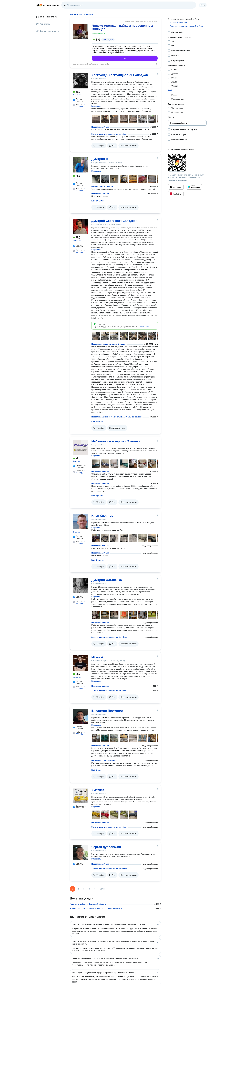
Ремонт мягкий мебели (102, 187)
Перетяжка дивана (100, 546)
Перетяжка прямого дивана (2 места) (108, 344)
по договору (80, 105)
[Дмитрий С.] (80, 164)
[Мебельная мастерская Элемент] (80, 447)
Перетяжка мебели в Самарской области (88, 904)
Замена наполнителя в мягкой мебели (109, 134)
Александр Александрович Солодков (119, 75)
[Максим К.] (80, 663)
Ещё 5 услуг (96, 770)
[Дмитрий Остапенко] (80, 585)
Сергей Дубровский (106, 847)
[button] (98, 145)
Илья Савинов (102, 515)
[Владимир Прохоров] (80, 716)
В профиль (96, 106)
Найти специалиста (48, 17)
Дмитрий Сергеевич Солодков (114, 220)
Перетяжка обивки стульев (104, 760)
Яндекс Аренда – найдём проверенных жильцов (122, 27)
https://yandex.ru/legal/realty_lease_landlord (95, 64)
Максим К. (99, 657)
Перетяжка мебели (100, 127)
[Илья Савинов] (80, 521)
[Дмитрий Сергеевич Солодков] (80, 226)
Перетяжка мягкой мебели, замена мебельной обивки (116, 417)
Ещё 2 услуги (97, 201)
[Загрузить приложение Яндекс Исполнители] (187, 163)
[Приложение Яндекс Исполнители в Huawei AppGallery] (176, 193)
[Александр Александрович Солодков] (80, 80)
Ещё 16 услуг (97, 421)
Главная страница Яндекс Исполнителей (47, 5)
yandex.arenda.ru (98, 33)
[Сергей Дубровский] (80, 852)
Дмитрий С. (100, 159)
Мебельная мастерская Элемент (115, 441)
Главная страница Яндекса (37, 5)
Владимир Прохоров (107, 710)
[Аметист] (80, 795)
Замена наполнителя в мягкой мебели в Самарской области (96, 908)
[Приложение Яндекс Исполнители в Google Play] (194, 187)
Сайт (125, 58)
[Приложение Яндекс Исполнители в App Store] (176, 187)
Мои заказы (44, 24)
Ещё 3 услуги (97, 560)
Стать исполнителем (49, 31)
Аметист (97, 790)
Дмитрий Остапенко (106, 580)
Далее (102, 889)
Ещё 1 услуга (97, 496)
